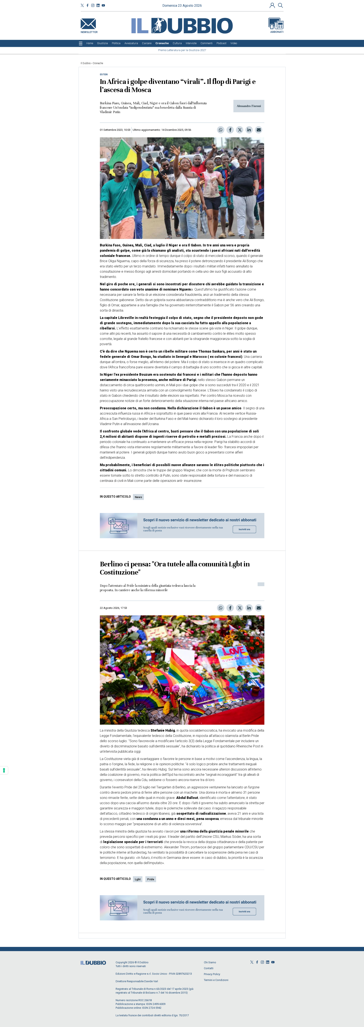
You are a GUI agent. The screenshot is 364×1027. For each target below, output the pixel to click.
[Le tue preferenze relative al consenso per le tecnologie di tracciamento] (4, 770)
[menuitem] (90, 43)
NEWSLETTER (89, 31)
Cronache (98, 63)
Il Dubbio (86, 63)
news (138, 497)
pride (150, 879)
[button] (273, 5)
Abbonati (277, 31)
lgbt (138, 879)
